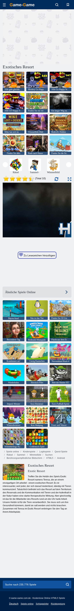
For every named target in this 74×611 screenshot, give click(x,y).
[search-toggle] (57, 4)
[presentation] (5, 164)
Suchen (49, 455)
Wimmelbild (35, 455)
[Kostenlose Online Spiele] (22, 4)
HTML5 (49, 458)
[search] (67, 584)
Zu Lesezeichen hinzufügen (39, 255)
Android (61, 458)
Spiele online (12, 451)
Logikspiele (45, 451)
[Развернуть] (69, 179)
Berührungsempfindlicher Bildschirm (24, 458)
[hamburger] (4, 4)
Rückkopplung (58, 604)
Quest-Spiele (60, 451)
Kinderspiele (28, 451)
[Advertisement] (33, 36)
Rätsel (9, 455)
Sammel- (21, 455)
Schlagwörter (42, 604)
